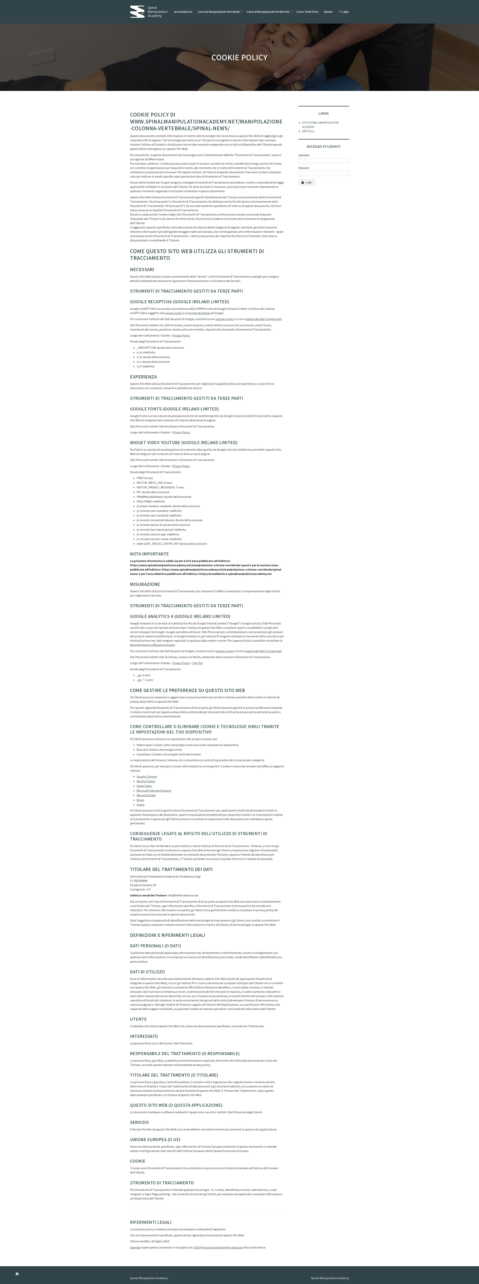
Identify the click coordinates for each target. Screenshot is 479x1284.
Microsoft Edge (146, 795)
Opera (140, 805)
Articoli (308, 131)
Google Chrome (147, 777)
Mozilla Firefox (146, 781)
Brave (140, 800)
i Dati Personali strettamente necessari (218, 1247)
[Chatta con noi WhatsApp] (32, 1276)
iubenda (135, 1247)
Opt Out (198, 663)
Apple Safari (144, 786)
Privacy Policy (181, 335)
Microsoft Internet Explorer (154, 791)
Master (328, 12)
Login (345, 12)
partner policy (225, 319)
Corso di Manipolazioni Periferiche (268, 12)
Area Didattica (183, 12)
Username (303, 155)
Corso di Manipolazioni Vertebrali (219, 12)
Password (303, 168)
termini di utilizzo (199, 313)
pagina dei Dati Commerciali (263, 319)
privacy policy (174, 313)
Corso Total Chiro (307, 12)
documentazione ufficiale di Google (152, 645)
